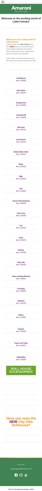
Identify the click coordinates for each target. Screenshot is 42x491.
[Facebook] (16, 475)
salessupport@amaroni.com (21, 469)
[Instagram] (21, 475)
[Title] (25, 475)
